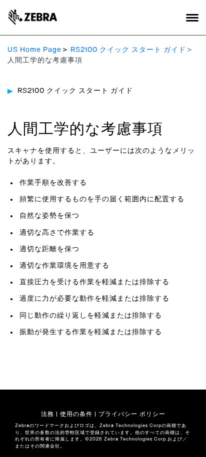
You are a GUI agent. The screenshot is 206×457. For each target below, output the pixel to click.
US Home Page (35, 49)
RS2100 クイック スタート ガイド (128, 49)
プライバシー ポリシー (132, 414)
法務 (47, 414)
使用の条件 (76, 414)
